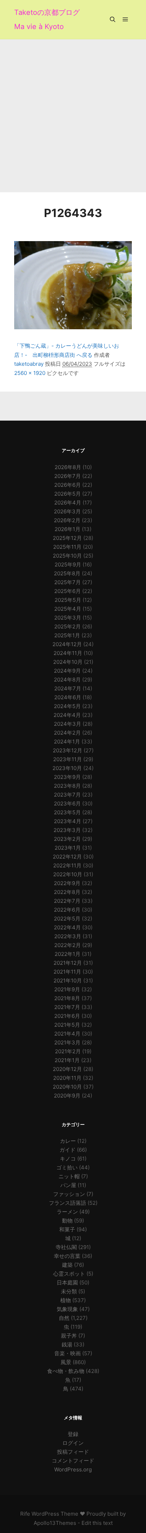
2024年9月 (67, 670)
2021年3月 (67, 1042)
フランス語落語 (67, 1202)
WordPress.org (73, 1469)
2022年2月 (67, 945)
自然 (64, 1318)
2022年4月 (67, 927)
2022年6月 (67, 909)
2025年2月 (67, 626)
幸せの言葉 (67, 1256)
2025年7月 (67, 582)
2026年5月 (67, 493)
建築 (67, 1264)
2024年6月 (67, 697)
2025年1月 (67, 635)
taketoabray (29, 363)
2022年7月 (67, 900)
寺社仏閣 (66, 1247)
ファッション (69, 1194)
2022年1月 (67, 954)
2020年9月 (67, 1095)
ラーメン (67, 1211)
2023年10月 (67, 768)
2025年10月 (67, 555)
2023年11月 (67, 759)
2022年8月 (67, 892)
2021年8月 (67, 998)
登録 (73, 1434)
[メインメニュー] (125, 19)
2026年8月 (68, 467)
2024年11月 (68, 653)
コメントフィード (73, 1460)
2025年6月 (67, 591)
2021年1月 (67, 1060)
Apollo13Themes (55, 1523)
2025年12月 (67, 538)
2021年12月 (68, 962)
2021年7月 (67, 1007)
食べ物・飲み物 (65, 1371)
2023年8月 (67, 785)
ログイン (73, 1443)
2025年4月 (67, 608)
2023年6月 (67, 803)
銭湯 (67, 1344)
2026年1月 (67, 529)
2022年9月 (67, 883)
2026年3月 (67, 511)
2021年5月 (67, 1024)
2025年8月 (67, 573)
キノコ (68, 1158)
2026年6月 (67, 484)
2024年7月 (67, 688)
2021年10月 (68, 980)
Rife (25, 1513)
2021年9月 (67, 989)
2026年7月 (67, 476)
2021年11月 (67, 971)
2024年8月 (67, 679)
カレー (68, 1141)
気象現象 (67, 1309)
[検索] (112, 19)
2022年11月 (67, 865)
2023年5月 (67, 812)
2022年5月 (67, 918)
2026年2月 (67, 520)
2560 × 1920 (29, 373)
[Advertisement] (73, 116)
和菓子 (67, 1229)
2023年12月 (67, 750)
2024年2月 (67, 732)
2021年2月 (68, 1051)
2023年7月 (67, 794)
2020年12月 (67, 1069)
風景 (66, 1362)
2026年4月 (67, 502)
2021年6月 (67, 1016)
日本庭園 (67, 1282)
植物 (65, 1300)
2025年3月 (67, 617)
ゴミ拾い (67, 1167)
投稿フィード (73, 1451)
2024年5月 (67, 706)
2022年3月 (67, 936)
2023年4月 (67, 821)
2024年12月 (67, 644)
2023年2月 (67, 839)
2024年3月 (67, 723)
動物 (67, 1220)
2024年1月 (67, 741)
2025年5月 (68, 600)
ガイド (67, 1149)
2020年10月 (67, 1086)
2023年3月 (67, 830)
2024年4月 (67, 715)
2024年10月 (68, 662)
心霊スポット (69, 1273)
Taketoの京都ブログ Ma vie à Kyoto (47, 19)
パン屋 (68, 1185)
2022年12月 (67, 856)
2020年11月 (67, 1078)
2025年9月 (68, 564)
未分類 (69, 1291)
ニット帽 (69, 1176)
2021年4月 (67, 1033)
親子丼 (69, 1335)
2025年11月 (67, 546)
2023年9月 (67, 777)
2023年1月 (68, 847)
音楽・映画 (67, 1353)
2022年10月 (67, 874)
